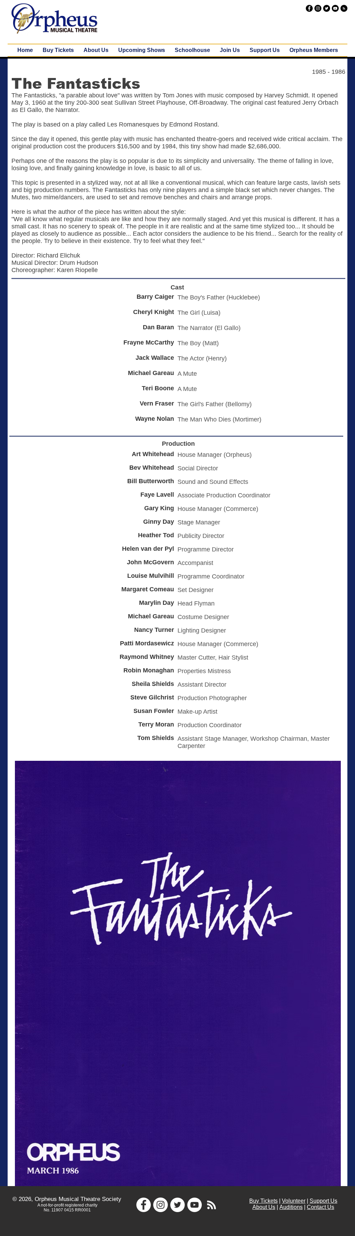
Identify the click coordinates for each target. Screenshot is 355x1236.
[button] (141, 50)
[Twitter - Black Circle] (326, 8)
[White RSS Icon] (211, 1205)
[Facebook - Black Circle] (309, 8)
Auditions (291, 1207)
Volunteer (293, 1201)
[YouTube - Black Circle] (335, 8)
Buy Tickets (263, 1201)
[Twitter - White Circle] (177, 1205)
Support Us (323, 1201)
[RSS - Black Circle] (343, 8)
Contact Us (320, 1207)
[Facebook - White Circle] (143, 1205)
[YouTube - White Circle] (194, 1205)
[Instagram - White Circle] (160, 1205)
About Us (263, 1207)
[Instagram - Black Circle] (317, 8)
